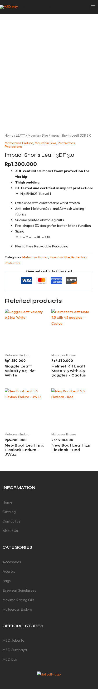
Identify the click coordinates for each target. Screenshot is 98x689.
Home (9, 135)
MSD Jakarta (13, 640)
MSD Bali (9, 659)
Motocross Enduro (19, 143)
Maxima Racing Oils (18, 599)
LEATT (20, 135)
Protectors (66, 143)
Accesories (11, 561)
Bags (6, 580)
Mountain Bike (38, 135)
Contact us (11, 521)
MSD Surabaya (14, 649)
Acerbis (8, 571)
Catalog (9, 511)
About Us (10, 530)
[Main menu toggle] (93, 7)
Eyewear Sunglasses (19, 590)
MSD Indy (36, 6)
